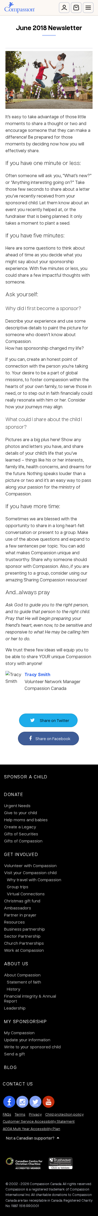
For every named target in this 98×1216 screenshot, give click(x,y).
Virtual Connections (26, 893)
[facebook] (9, 1102)
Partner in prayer (20, 915)
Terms (20, 1114)
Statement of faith (24, 982)
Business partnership (24, 929)
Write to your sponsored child (32, 1046)
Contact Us (18, 1084)
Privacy (35, 1114)
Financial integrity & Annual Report (30, 998)
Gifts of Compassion (23, 840)
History (13, 989)
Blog (10, 1067)
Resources (14, 922)
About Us (16, 963)
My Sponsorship (25, 1021)
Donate (13, 794)
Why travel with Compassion (34, 879)
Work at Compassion (24, 950)
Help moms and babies (26, 819)
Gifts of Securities (21, 833)
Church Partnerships (24, 943)
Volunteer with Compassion (30, 865)
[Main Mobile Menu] (88, 7)
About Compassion (22, 975)
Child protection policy (64, 1114)
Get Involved (21, 854)
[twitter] (35, 1102)
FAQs (7, 1114)
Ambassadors (17, 908)
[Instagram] (22, 1102)
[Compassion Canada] (19, 7)
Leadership (15, 1008)
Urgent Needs (17, 805)
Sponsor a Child (26, 776)
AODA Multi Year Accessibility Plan (31, 1128)
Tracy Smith (37, 674)
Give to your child (20, 812)
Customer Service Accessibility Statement (39, 1121)
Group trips (17, 886)
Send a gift (14, 1053)
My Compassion (19, 1032)
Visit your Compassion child (30, 872)
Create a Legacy (20, 826)
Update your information (27, 1039)
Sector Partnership (22, 936)
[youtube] (48, 1102)
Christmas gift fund (22, 900)
